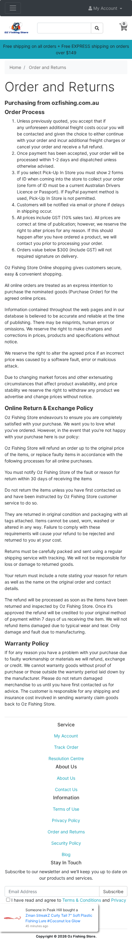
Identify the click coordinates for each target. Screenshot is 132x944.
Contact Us (66, 789)
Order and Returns (66, 831)
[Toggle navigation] (13, 7)
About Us (66, 778)
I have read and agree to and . (68, 903)
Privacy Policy (66, 820)
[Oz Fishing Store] (16, 27)
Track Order (66, 747)
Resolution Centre (66, 758)
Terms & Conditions (81, 900)
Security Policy (66, 843)
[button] (105, 8)
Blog (66, 854)
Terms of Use (66, 809)
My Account (66, 735)
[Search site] (97, 28)
